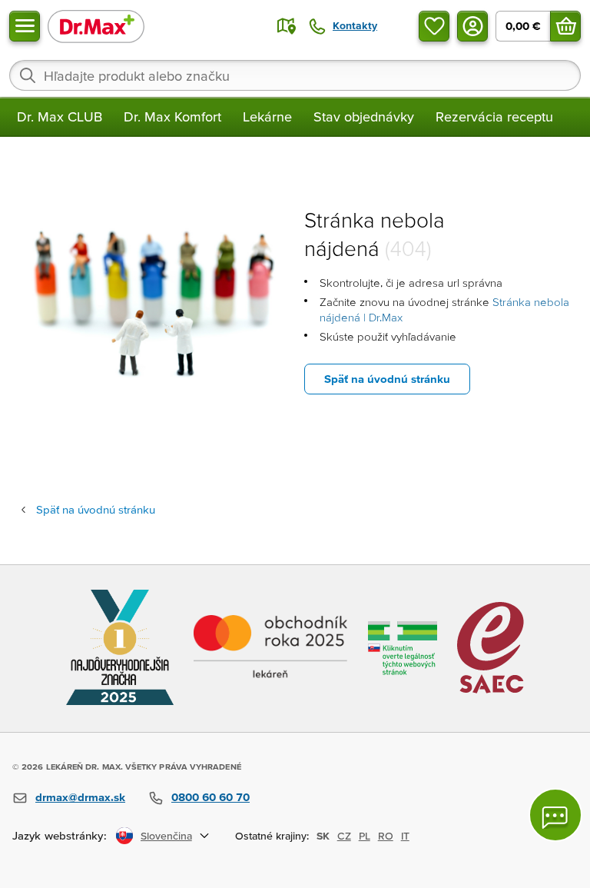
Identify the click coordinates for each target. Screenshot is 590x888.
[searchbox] (295, 75)
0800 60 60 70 (210, 796)
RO (385, 836)
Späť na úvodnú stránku (387, 378)
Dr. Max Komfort (172, 116)
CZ (344, 836)
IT (405, 836)
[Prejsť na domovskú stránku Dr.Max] (96, 25)
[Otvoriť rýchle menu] (24, 26)
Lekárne (267, 116)
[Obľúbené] (434, 26)
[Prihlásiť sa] (472, 26)
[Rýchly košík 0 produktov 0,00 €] (565, 26)
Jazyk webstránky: (59, 835)
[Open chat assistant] (555, 815)
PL (364, 836)
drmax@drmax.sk (80, 796)
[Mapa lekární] (286, 26)
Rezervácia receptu (494, 116)
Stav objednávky (363, 116)
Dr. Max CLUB (59, 116)
